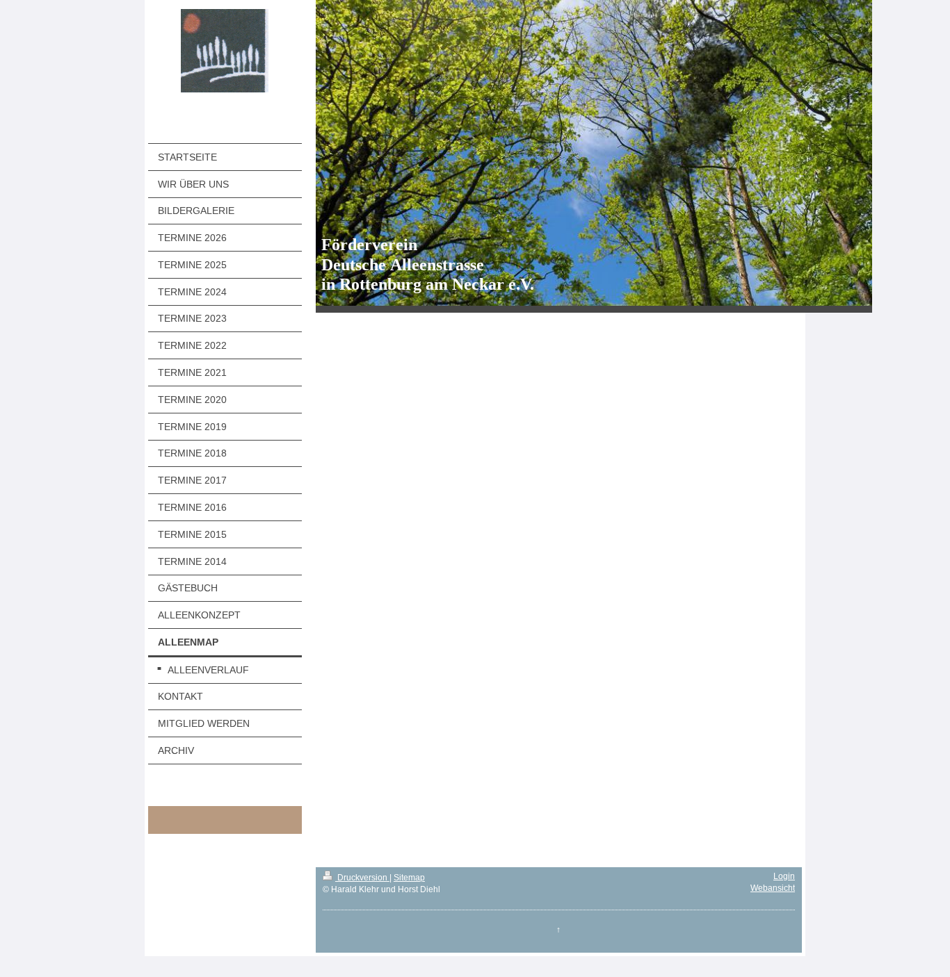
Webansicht (772, 888)
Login (784, 876)
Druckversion (362, 877)
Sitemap (409, 877)
